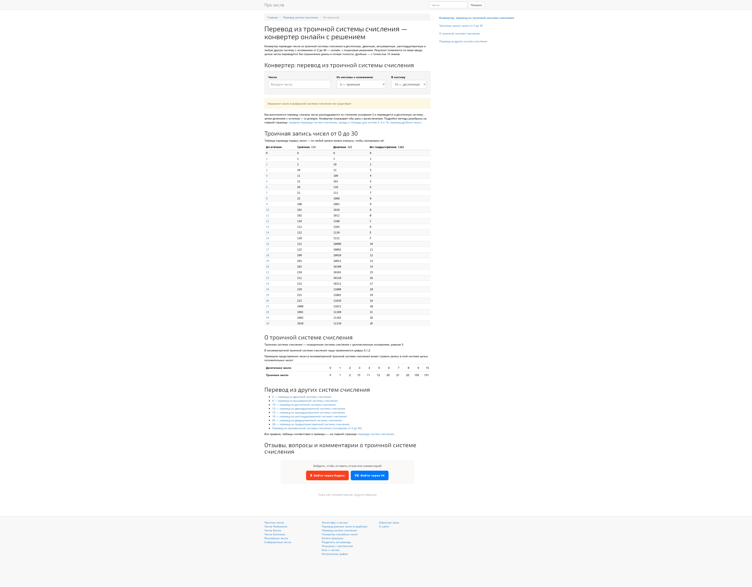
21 (267, 272)
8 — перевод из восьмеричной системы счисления (305, 400)
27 (267, 306)
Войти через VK (370, 475)
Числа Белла (272, 530)
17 (267, 249)
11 (267, 215)
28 (267, 312)
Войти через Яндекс (327, 475)
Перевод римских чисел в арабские (344, 526)
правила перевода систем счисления (313, 122)
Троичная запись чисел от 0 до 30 (461, 25)
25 (267, 295)
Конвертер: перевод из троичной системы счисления (476, 18)
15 (267, 238)
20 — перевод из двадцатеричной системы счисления (307, 420)
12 (267, 221)
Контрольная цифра (335, 554)
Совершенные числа (277, 542)
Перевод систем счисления (339, 530)
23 (267, 283)
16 (267, 243)
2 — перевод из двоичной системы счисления (301, 397)
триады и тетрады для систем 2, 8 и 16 (363, 122)
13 (267, 226)
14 (267, 232)
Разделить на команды (336, 542)
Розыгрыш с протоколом (337, 546)
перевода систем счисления (375, 434)
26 (267, 300)
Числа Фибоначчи (275, 526)
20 (267, 266)
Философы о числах (335, 522)
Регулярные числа (276, 538)
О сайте (384, 526)
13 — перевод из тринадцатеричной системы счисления (308, 412)
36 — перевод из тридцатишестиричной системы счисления (311, 424)
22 (267, 277)
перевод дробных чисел (405, 122)
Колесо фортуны (332, 538)
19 (267, 260)
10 (267, 209)
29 (267, 317)
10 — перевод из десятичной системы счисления (304, 404)
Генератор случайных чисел (340, 534)
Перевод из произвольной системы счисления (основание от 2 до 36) (317, 428)
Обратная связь (389, 522)
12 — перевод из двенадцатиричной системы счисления (308, 408)
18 (267, 255)
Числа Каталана (274, 534)
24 (267, 289)
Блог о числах (331, 550)
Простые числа (274, 522)
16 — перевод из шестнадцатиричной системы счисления (309, 416)
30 (267, 323)
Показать (476, 5)
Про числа (274, 4)
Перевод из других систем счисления (463, 41)
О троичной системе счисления (459, 33)
